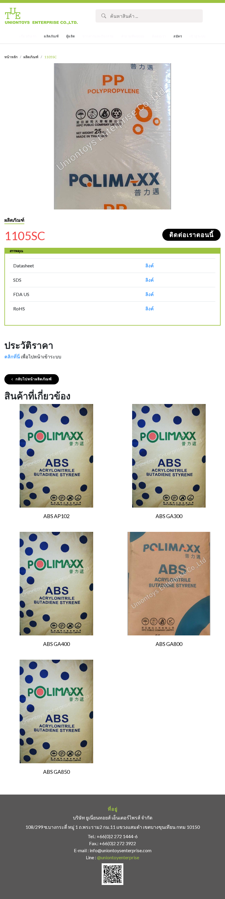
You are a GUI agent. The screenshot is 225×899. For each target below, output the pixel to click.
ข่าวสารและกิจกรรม (98, 36)
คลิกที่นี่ (12, 356)
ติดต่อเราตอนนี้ (191, 234)
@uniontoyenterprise (118, 857)
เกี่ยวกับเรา (28, 36)
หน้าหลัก (11, 57)
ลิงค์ (149, 265)
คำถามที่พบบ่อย (133, 36)
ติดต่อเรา (159, 36)
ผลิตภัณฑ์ (30, 57)
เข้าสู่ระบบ (198, 36)
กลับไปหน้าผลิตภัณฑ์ (34, 379)
